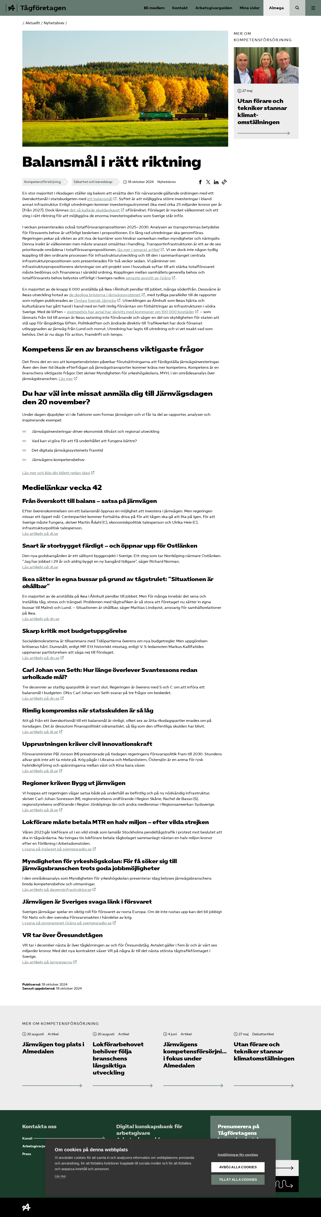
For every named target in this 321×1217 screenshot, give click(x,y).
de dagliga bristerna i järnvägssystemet (105, 295)
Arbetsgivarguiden (213, 8)
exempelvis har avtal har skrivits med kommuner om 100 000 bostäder (130, 312)
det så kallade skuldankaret (95, 210)
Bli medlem (154, 8)
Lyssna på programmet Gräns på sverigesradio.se (67, 923)
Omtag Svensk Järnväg (95, 300)
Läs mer (66, 378)
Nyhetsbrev (54, 23)
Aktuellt (32, 23)
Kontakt (180, 8)
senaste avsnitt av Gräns (148, 278)
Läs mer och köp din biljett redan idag (56, 473)
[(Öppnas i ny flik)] (200, 182)
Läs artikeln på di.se (40, 533)
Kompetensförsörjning (42, 182)
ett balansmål (99, 199)
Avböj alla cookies (238, 1167)
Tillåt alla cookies (238, 1179)
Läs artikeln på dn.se (40, 619)
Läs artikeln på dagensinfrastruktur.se (56, 889)
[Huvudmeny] (313, 8)
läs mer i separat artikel (138, 249)
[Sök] (297, 8)
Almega (276, 8)
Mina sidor (250, 8)
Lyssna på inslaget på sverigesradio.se (57, 849)
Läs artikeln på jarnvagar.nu (47, 962)
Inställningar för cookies (238, 1154)
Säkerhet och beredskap (93, 182)
